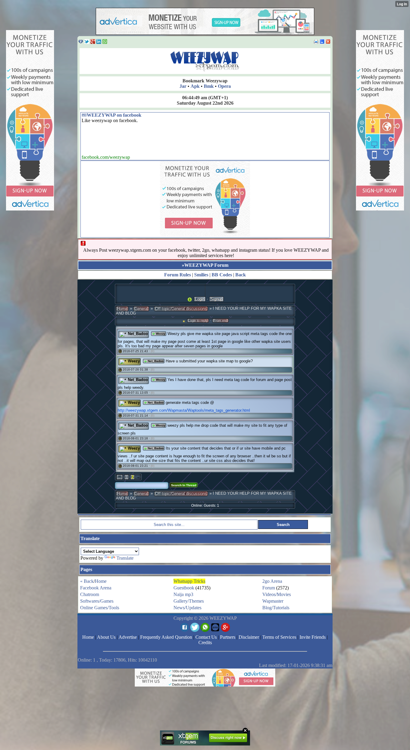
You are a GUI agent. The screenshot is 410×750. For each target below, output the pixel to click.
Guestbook (183, 587)
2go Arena (272, 581)
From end (220, 320)
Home (122, 308)
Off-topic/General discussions (181, 308)
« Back (87, 581)
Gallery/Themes (188, 601)
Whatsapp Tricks (189, 581)
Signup (216, 299)
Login (199, 299)
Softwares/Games (96, 601)
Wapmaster (272, 601)
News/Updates (187, 607)
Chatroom (89, 594)
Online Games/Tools (99, 607)
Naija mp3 (183, 594)
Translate (125, 558)
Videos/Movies (276, 594)
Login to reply (198, 320)
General (141, 308)
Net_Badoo (138, 333)
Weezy (160, 333)
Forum (268, 587)
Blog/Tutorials (275, 607)
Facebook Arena (95, 587)
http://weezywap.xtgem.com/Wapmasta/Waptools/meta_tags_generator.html (184, 410)
